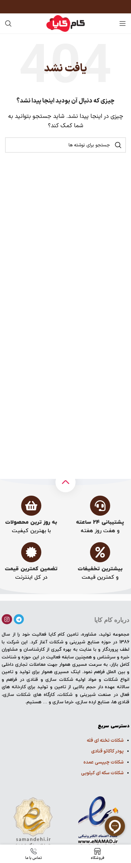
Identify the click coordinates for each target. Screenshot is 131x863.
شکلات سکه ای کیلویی (102, 773)
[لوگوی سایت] (65, 23)
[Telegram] (19, 619)
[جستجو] (8, 23)
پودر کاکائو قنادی (107, 751)
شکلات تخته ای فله (105, 740)
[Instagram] (7, 619)
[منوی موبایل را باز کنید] (122, 23)
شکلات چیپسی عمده (103, 762)
